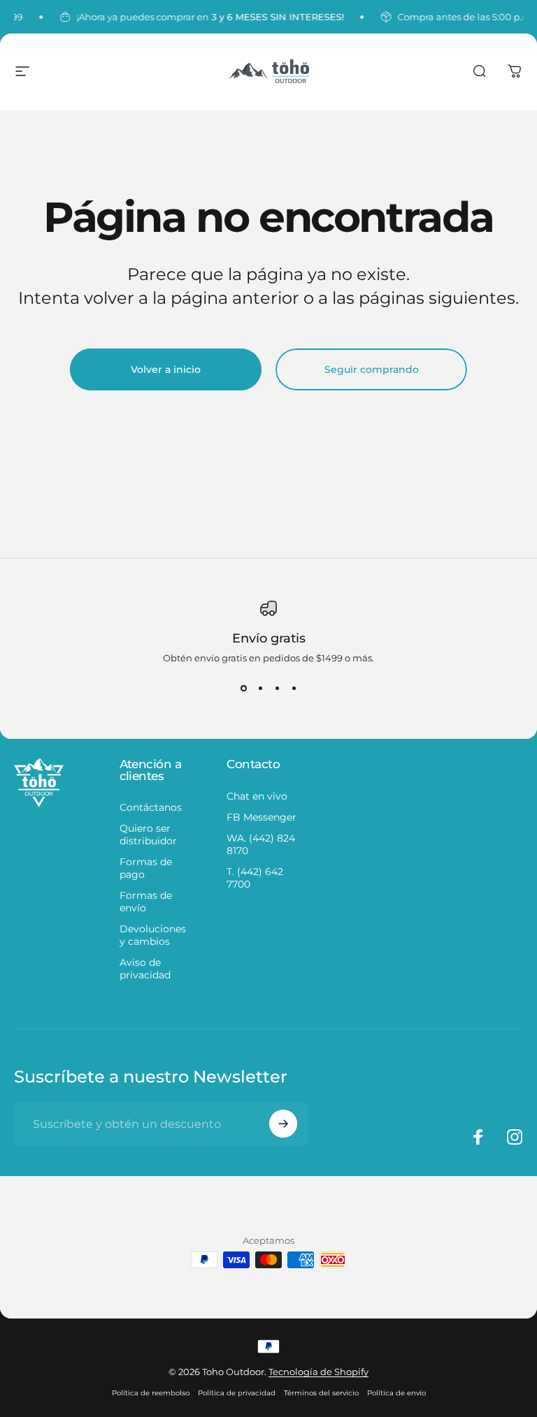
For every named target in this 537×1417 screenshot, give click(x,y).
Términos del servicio (321, 1392)
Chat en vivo (257, 796)
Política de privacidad (236, 1392)
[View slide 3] (276, 688)
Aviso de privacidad (145, 968)
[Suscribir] (283, 1124)
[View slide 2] (260, 688)
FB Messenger (261, 817)
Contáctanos (151, 807)
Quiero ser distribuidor (148, 834)
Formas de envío (146, 901)
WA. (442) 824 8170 (261, 844)
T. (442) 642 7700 (255, 877)
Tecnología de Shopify (318, 1371)
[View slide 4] (293, 688)
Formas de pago (146, 868)
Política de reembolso (150, 1392)
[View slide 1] (243, 688)
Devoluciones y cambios (153, 935)
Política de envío (396, 1392)
